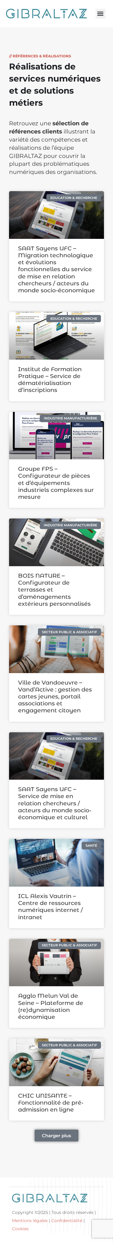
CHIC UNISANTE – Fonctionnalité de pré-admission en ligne (50, 1102)
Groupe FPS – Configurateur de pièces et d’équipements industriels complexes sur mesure (56, 482)
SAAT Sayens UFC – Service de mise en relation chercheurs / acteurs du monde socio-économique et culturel (54, 803)
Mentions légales (30, 1220)
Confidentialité (66, 1220)
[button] (100, 14)
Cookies (20, 1228)
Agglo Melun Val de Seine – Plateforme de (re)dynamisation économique (50, 1006)
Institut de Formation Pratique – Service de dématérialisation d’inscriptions (50, 379)
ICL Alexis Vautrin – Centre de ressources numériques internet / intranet (50, 906)
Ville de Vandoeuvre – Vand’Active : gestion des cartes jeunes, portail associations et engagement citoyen (55, 696)
